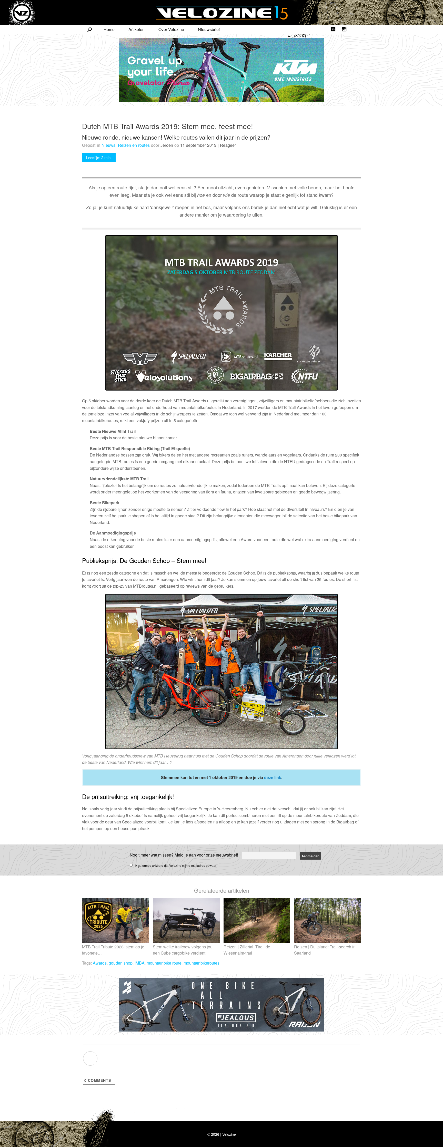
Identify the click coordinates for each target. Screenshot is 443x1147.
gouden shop (121, 963)
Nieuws (108, 145)
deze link (272, 777)
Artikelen (136, 29)
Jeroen (166, 145)
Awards (100, 963)
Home (109, 29)
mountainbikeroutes (201, 963)
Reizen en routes (134, 145)
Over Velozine (171, 29)
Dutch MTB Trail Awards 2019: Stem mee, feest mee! (167, 126)
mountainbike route (164, 963)
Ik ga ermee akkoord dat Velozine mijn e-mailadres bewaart (176, 865)
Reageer (228, 145)
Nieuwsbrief (209, 29)
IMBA (140, 963)
